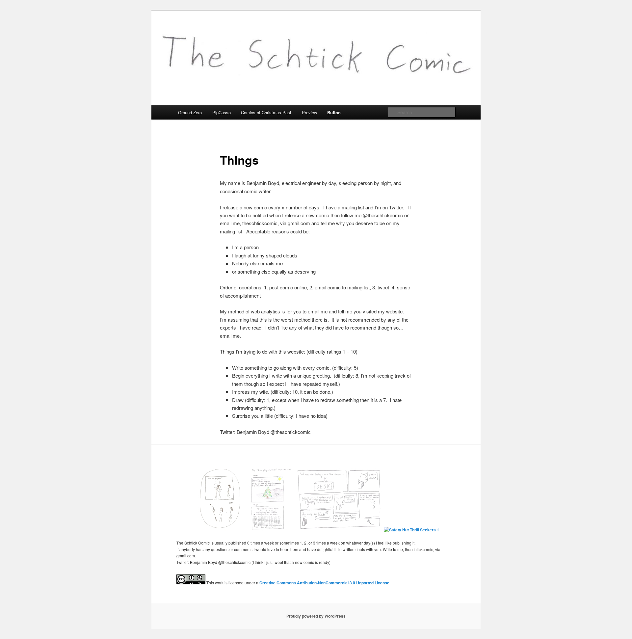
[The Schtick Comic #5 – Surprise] (220, 530)
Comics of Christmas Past (266, 112)
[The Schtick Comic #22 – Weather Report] (339, 530)
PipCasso (221, 112)
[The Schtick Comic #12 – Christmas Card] (271, 530)
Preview (309, 112)
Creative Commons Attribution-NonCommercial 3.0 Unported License (324, 583)
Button (334, 112)
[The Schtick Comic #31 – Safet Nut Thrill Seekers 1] (411, 530)
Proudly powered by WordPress (316, 616)
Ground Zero (190, 112)
